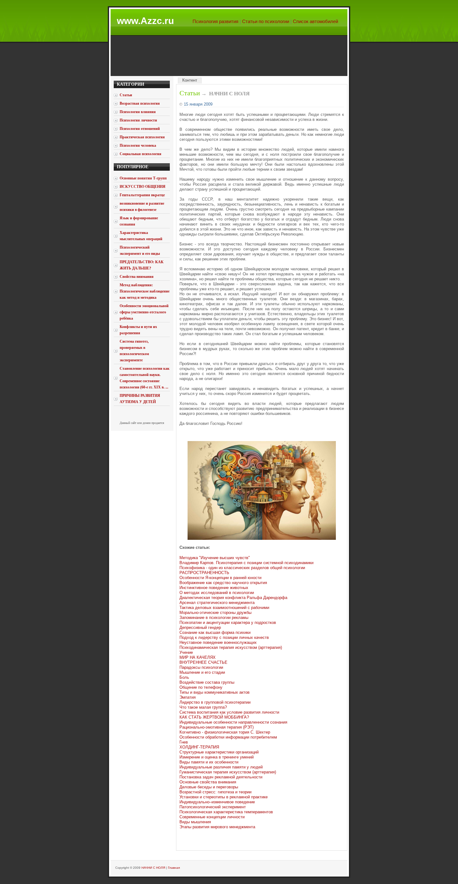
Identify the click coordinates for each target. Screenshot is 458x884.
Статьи (189, 93)
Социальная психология (140, 154)
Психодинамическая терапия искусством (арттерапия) (230, 647)
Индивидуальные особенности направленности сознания (233, 722)
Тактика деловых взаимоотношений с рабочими (224, 607)
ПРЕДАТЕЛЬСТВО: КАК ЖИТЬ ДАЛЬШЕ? (142, 265)
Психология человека (138, 145)
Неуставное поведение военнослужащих (218, 642)
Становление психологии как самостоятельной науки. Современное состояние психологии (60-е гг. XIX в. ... (144, 377)
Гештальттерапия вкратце (142, 195)
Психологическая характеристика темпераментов (226, 812)
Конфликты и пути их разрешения (138, 330)
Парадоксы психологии (201, 667)
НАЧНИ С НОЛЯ (153, 867)
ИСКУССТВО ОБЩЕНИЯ (142, 186)
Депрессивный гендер (200, 627)
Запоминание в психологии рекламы (213, 617)
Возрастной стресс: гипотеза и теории (215, 792)
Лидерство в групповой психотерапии (214, 702)
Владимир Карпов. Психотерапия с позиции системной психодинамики (246, 562)
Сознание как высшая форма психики (214, 632)
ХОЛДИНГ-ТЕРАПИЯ (199, 747)
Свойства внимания (137, 276)
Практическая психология (142, 137)
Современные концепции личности (212, 817)
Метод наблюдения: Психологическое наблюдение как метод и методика (144, 291)
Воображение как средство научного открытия (223, 582)
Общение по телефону (200, 687)
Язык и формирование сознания (139, 221)
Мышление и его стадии (202, 672)
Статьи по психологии (265, 21)
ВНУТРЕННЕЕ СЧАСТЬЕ (203, 662)
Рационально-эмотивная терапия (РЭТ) (216, 727)
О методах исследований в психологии (216, 592)
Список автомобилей (315, 21)
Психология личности (138, 120)
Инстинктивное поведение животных (213, 587)
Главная (174, 867)
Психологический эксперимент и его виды (140, 250)
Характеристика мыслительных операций (141, 236)
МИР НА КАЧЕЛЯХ (197, 657)
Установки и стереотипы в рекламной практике (223, 797)
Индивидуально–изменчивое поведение (217, 802)
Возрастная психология (140, 103)
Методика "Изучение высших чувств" (214, 557)
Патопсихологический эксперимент (212, 807)
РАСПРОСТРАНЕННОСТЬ (204, 572)
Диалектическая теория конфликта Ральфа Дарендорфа (233, 597)
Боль (184, 677)
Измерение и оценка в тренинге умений (216, 757)
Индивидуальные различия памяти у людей (221, 767)
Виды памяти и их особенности (208, 762)
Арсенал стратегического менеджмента (217, 602)
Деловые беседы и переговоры (208, 787)
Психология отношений (140, 128)
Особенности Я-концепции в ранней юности (220, 577)
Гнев (183, 742)
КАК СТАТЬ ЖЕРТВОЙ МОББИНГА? (214, 717)
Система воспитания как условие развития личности (229, 712)
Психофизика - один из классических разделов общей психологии (242, 567)
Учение (186, 652)
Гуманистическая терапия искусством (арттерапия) (227, 772)
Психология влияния (138, 112)
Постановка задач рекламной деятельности (220, 777)
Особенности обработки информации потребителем (228, 737)
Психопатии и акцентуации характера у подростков (227, 622)
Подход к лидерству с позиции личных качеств (224, 637)
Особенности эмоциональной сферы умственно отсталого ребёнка (144, 312)
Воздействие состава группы (206, 682)
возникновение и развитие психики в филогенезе (142, 206)
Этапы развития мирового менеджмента (217, 827)
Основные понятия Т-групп (143, 178)
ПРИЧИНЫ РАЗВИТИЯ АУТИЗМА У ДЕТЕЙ (140, 398)
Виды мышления (195, 822)
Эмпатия (187, 697)
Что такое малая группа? (203, 707)
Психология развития (215, 21)
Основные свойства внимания (207, 782)
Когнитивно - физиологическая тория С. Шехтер (224, 732)
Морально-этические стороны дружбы (215, 612)
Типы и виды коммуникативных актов (214, 692)
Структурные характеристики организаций (219, 752)
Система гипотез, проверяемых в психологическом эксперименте (134, 350)
